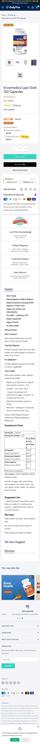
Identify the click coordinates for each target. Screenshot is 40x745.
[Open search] (28, 7)
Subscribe (8, 666)
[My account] (33, 7)
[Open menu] (3, 7)
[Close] (38, 726)
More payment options (20, 170)
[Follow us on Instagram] (10, 682)
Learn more (18, 735)
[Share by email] (35, 189)
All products (11, 15)
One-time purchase (13, 130)
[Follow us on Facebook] (3, 682)
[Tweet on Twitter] (30, 189)
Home (4, 15)
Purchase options (10, 127)
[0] (36, 7)
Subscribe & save (17, 136)
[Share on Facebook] (21, 189)
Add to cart (20, 157)
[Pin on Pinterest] (26, 189)
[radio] (4, 130)
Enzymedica (10, 97)
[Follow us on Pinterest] (14, 682)
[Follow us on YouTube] (18, 682)
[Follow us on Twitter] (6, 682)
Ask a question (9, 109)
